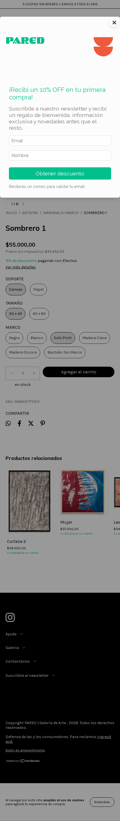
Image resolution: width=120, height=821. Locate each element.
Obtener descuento (60, 173)
